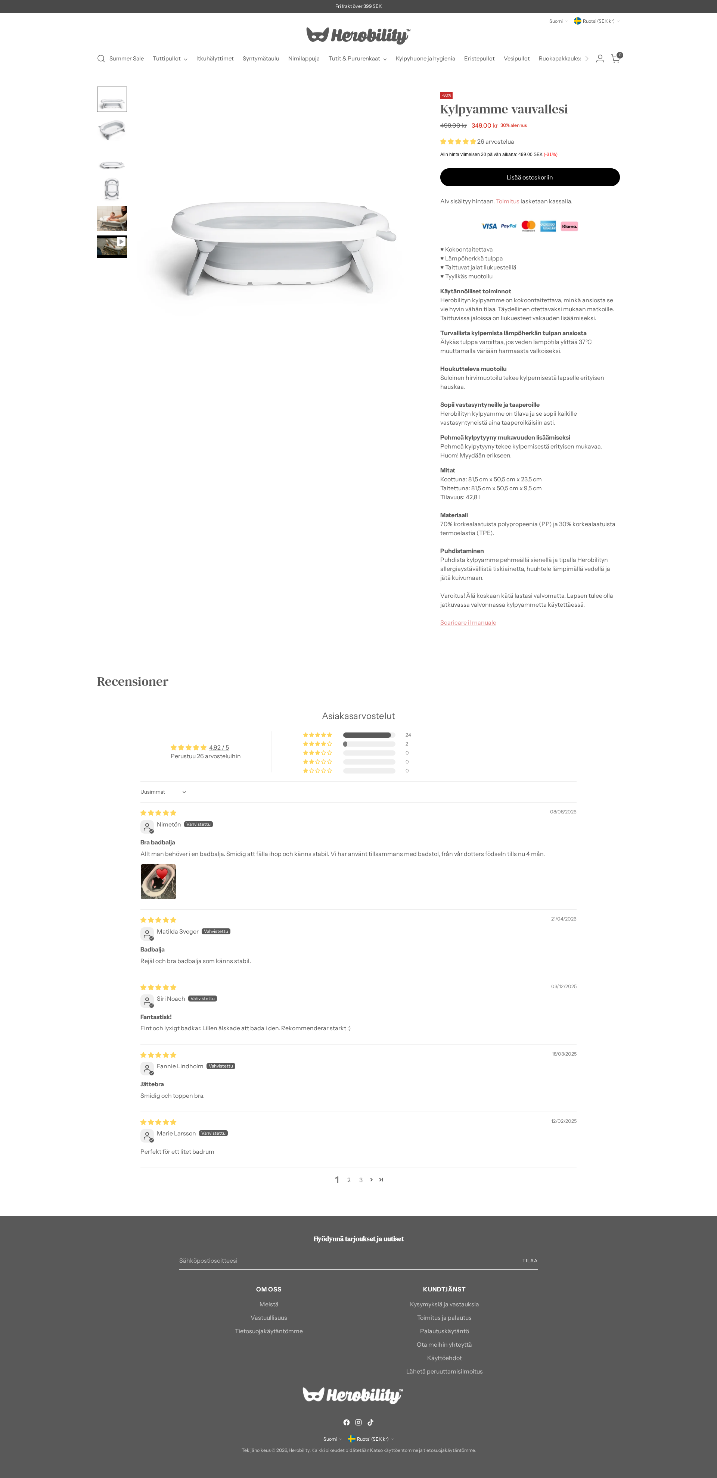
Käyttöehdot (444, 1358)
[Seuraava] (586, 58)
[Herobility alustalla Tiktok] (370, 1423)
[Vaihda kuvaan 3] (112, 159)
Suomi (556, 21)
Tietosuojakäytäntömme (269, 1331)
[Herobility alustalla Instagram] (358, 1423)
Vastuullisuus (269, 1317)
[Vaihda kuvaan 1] (112, 99)
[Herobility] (358, 36)
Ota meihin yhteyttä (444, 1344)
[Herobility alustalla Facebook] (346, 1423)
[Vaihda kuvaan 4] (112, 188)
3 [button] (361, 1180)
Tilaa (530, 1260)
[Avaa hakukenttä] (101, 58)
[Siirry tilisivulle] (600, 58)
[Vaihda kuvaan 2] (112, 129)
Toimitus (507, 201)
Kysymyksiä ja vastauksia (444, 1304)
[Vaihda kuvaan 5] (112, 218)
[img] (158, 812)
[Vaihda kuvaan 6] (112, 246)
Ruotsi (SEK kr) (599, 21)
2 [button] (349, 1180)
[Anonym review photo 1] (158, 882)
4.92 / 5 (219, 747)
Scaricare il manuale (468, 622)
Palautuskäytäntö (444, 1331)
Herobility (299, 1450)
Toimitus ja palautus (444, 1317)
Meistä (269, 1304)
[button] (458, 141)
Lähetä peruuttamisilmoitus (444, 1371)
